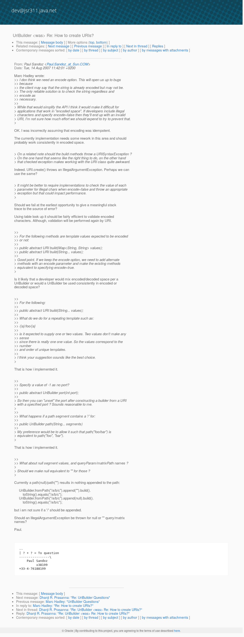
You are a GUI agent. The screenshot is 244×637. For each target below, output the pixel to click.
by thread (91, 50)
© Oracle (67, 630)
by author (130, 50)
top (92, 42)
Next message (58, 46)
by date (73, 50)
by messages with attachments (165, 50)
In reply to (114, 46)
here (177, 630)
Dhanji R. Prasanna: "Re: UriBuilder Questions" (75, 597)
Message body (52, 42)
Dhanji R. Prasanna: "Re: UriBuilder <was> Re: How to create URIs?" (90, 609)
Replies (157, 46)
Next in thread (136, 46)
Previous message (88, 46)
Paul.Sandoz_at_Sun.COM (67, 63)
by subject (110, 50)
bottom (101, 42)
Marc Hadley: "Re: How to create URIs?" (63, 605)
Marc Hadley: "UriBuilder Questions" (73, 601)
